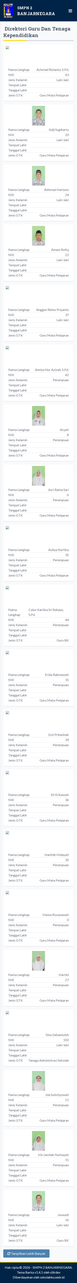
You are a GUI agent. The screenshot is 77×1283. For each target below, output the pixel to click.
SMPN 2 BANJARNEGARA (52, 1267)
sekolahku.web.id (52, 1277)
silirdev (55, 1272)
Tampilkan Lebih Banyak (27, 1253)
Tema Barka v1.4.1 (30, 1272)
